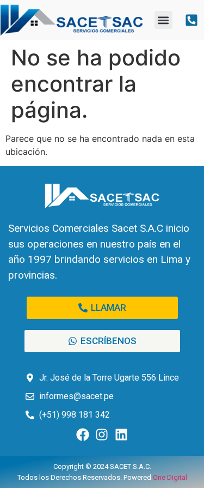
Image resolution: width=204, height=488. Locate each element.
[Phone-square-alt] (192, 20)
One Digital (170, 477)
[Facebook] (82, 435)
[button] (163, 20)
